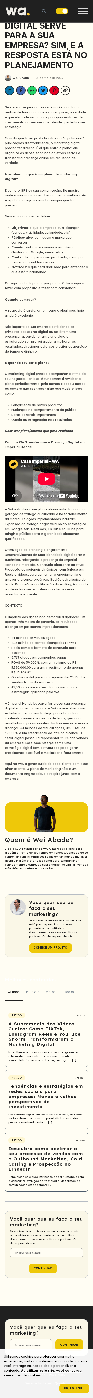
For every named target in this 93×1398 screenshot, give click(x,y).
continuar (43, 1268)
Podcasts (33, 992)
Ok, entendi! (74, 1388)
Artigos (14, 992)
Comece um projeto (50, 947)
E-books (68, 992)
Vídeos (51, 992)
